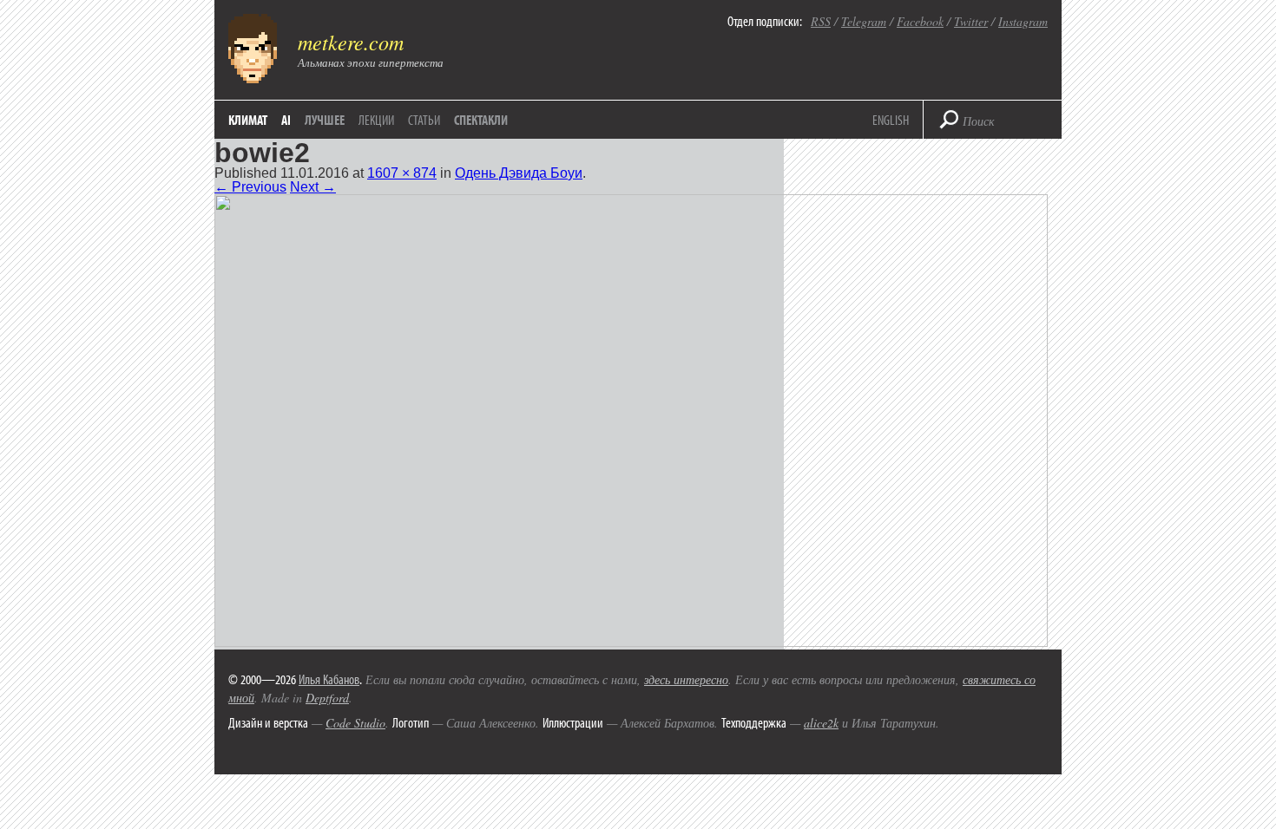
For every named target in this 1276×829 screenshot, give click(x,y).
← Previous (250, 187)
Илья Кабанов (329, 679)
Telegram (863, 21)
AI (286, 119)
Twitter (971, 21)
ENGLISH (890, 119)
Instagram (1023, 21)
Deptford (327, 697)
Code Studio (355, 723)
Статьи (424, 119)
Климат (247, 119)
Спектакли (481, 119)
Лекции (376, 119)
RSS (821, 21)
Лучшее (325, 119)
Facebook (920, 21)
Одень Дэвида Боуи (518, 173)
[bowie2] (631, 642)
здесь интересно (686, 679)
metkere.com (351, 41)
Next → (313, 187)
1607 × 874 (402, 173)
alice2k (821, 723)
